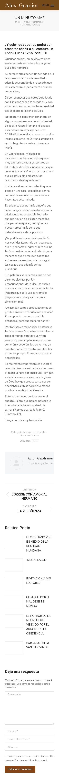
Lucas (35, 441)
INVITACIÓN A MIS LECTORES (38, 581)
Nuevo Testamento (34, 432)
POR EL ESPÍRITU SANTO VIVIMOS (37, 645)
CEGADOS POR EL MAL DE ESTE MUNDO (38, 601)
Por (29, 435)
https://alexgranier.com (40, 463)
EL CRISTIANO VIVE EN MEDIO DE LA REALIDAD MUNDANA (39, 543)
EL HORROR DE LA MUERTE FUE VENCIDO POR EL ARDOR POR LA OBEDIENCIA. (38, 624)
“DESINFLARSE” (36, 560)
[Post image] (14, 542)
